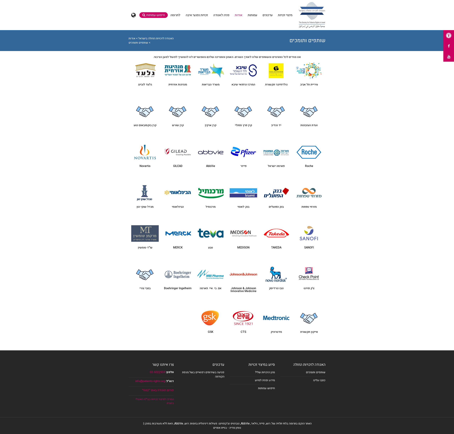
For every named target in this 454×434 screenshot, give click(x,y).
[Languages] (134, 15)
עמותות (252, 15)
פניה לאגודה (221, 15)
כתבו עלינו (319, 380)
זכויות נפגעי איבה (197, 15)
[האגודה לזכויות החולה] (311, 15)
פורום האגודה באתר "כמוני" (158, 390)
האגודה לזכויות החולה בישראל (156, 38)
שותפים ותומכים (315, 372)
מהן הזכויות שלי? (265, 372)
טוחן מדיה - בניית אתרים (227, 428)
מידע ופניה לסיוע (265, 380)
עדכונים (267, 15)
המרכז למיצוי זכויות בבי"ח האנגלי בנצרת (154, 401)
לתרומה (175, 15)
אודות (238, 15)
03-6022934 (157, 372)
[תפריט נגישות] (448, 35)
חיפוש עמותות (155, 15)
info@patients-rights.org (150, 381)
